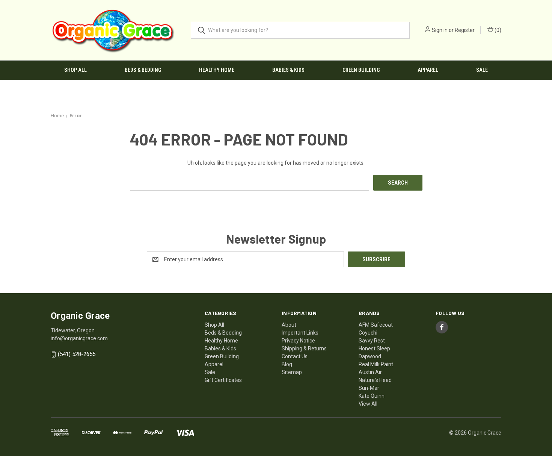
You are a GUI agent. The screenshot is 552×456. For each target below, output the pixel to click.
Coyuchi (368, 333)
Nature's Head (375, 380)
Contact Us (295, 356)
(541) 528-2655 (76, 354)
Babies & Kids (288, 70)
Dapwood (370, 356)
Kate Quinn (372, 396)
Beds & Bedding (143, 70)
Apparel (428, 70)
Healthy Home (216, 70)
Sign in (440, 30)
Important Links (300, 333)
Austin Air (370, 372)
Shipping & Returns (304, 348)
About (289, 325)
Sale (482, 70)
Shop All (75, 70)
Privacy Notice (298, 341)
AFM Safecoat (376, 325)
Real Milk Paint (376, 364)
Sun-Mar (369, 388)
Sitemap (292, 372)
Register (465, 30)
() (497, 30)
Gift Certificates (223, 380)
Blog (287, 364)
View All (368, 404)
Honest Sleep (374, 348)
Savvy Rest (372, 341)
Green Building (361, 70)
